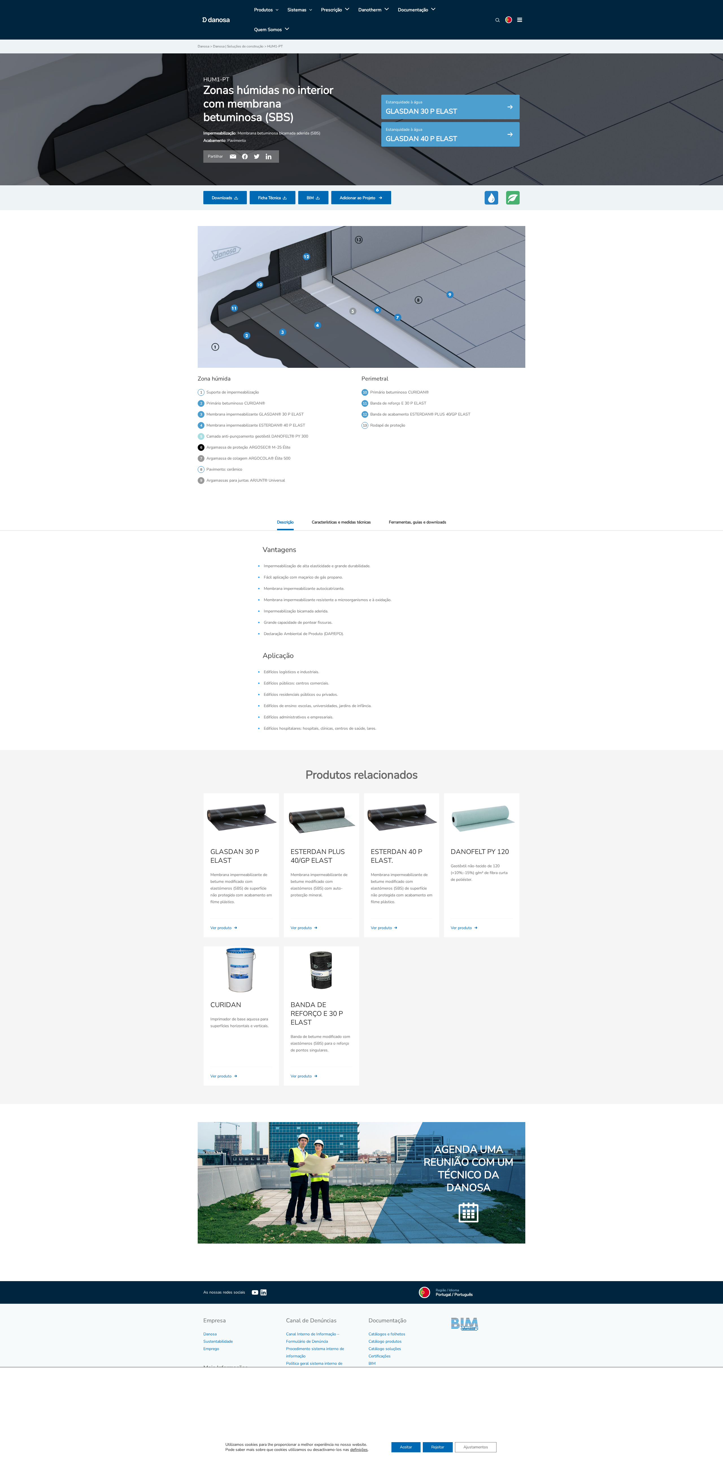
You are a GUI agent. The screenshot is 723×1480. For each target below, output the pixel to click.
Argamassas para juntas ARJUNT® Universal (245, 480)
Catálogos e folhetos (387, 1334)
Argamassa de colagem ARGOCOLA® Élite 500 (248, 458)
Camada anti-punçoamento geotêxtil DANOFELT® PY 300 (257, 436)
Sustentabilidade (218, 1341)
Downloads (222, 198)
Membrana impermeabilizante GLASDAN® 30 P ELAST (255, 414)
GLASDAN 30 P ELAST (234, 856)
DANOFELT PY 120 (480, 851)
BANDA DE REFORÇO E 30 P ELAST (317, 1013)
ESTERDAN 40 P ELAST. (396, 856)
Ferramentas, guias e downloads (417, 522)
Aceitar (406, 1447)
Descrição (285, 522)
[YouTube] (255, 1292)
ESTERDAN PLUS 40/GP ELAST (318, 856)
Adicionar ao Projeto (357, 198)
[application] (345, 10)
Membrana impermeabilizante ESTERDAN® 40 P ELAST (255, 425)
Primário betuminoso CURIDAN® (235, 403)
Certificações (380, 1356)
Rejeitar (437, 1447)
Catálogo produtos (385, 1341)
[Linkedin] (263, 1292)
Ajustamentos (475, 1447)
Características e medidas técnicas (341, 522)
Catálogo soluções (385, 1348)
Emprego (211, 1348)
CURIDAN (225, 1004)
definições (359, 1449)
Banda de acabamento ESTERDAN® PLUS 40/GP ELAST (420, 414)
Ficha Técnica (269, 198)
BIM (310, 198)
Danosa (210, 1334)
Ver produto (221, 928)
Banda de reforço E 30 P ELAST (398, 403)
